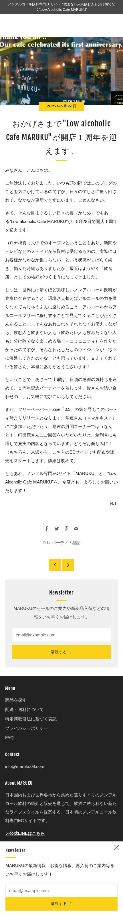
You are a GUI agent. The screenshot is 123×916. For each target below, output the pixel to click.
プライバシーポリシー (26, 728)
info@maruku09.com (24, 766)
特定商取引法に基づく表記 (31, 718)
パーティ (60, 542)
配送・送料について (24, 709)
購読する (59, 652)
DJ (45, 542)
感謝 (76, 542)
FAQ (9, 737)
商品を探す (16, 700)
